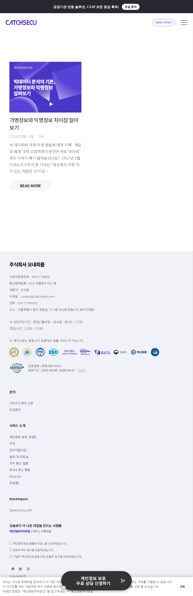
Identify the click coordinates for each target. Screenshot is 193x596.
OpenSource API (20, 510)
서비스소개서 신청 (21, 403)
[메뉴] (184, 22)
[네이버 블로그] (20, 569)
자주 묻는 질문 (18, 463)
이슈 (41, 136)
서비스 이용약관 (41, 531)
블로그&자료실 (18, 456)
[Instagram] (28, 569)
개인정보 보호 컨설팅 (23, 437)
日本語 (14, 483)
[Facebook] (12, 569)
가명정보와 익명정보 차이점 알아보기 (43, 123)
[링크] (21, 22)
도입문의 (15, 409)
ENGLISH (15, 476)
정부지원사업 (17, 450)
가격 (12, 443)
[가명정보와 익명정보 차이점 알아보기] (45, 87)
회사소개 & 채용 (19, 469)
